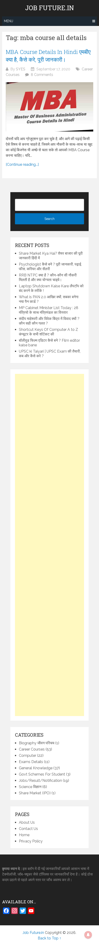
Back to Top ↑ (49, 938)
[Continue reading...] (22, 164)
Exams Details (31, 762)
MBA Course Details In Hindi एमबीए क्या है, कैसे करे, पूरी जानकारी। (48, 55)
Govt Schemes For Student (42, 774)
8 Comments (42, 74)
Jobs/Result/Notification (40, 780)
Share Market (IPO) (35, 793)
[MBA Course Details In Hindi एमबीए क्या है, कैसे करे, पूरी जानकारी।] (49, 106)
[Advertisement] (49, 545)
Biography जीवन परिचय (36, 743)
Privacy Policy (31, 841)
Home (24, 835)
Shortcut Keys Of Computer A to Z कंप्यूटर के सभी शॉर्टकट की (48, 331)
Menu (8, 21)
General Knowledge (35, 768)
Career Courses (32, 749)
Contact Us (28, 828)
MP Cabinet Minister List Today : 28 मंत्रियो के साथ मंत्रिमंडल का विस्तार (48, 310)
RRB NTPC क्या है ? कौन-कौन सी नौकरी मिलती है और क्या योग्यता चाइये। (48, 277)
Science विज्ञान (30, 787)
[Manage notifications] (88, 935)
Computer (27, 755)
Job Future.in (49, 8)
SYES (20, 69)
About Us (27, 822)
